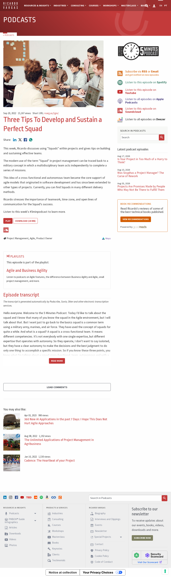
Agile (32, 238)
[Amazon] (47, 497)
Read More (57, 360)
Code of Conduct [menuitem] (103, 562)
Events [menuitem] (98, 525)
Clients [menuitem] (55, 554)
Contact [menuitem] (98, 544)
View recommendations (136, 219)
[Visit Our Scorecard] (150, 557)
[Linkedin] (5, 497)
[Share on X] (20, 140)
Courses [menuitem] (94, 5)
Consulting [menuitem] (77, 5)
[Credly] (60, 497)
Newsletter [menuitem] (100, 531)
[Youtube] (23, 497)
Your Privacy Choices (98, 572)
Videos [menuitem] (12, 539)
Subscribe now (142, 538)
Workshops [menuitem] (110, 5)
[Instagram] (11, 497)
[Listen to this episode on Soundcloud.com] (57, 229)
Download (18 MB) (25, 221)
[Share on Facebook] (26, 140)
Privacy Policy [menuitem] (101, 550)
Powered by (126, 226)
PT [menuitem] (165, 5)
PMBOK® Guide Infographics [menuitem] (15, 521)
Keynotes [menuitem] (57, 548)
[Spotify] (42, 497)
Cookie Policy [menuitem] (101, 556)
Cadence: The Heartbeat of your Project (49, 460)
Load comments (57, 387)
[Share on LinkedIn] (15, 140)
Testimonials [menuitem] (58, 560)
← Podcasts (8, 35)
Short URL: (46, 113)
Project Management (18, 238)
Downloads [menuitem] (15, 533)
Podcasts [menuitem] (14, 513)
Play (8, 221)
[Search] (161, 137)
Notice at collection (63, 572)
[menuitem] (147, 5)
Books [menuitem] (55, 542)
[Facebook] (17, 497)
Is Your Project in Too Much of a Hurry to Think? (142, 160)
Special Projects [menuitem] (102, 536)
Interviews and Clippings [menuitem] (107, 519)
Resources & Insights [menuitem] (36, 5)
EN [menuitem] (160, 5)
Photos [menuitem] (13, 545)
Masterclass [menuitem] (128, 5)
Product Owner (44, 238)
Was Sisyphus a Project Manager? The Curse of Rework (140, 174)
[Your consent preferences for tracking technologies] (165, 571)
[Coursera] (54, 497)
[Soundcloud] (36, 497)
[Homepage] (10, 8)
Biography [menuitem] (100, 513)
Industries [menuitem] (60, 5)
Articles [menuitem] (13, 527)
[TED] (29, 497)
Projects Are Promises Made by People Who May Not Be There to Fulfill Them (141, 188)
